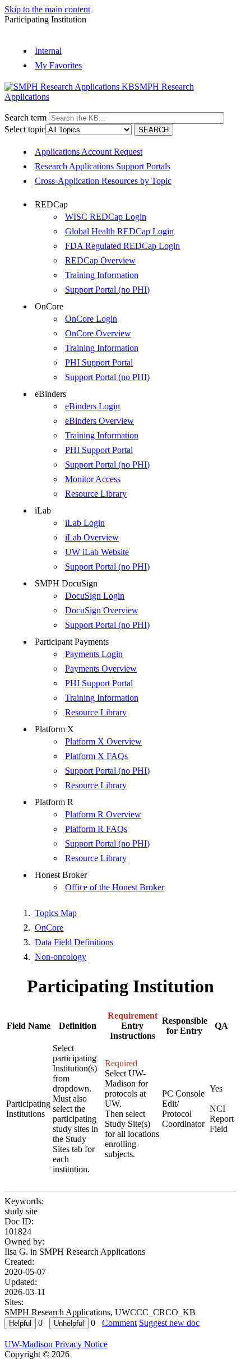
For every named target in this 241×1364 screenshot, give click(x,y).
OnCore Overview (98, 333)
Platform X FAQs (96, 756)
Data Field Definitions (74, 942)
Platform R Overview (103, 814)
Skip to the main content (47, 9)
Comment (119, 1323)
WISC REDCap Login (105, 216)
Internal (48, 51)
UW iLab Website (97, 552)
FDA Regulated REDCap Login (122, 246)
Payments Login (94, 654)
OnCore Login (91, 318)
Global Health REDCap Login (119, 231)
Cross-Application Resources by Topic (103, 181)
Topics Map (56, 913)
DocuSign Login (94, 595)
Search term (25, 117)
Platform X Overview (103, 741)
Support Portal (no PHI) (107, 289)
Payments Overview (101, 668)
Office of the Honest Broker (114, 887)
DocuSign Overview (101, 610)
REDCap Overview (100, 260)
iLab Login (85, 523)
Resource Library (96, 493)
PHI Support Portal (99, 362)
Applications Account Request (88, 151)
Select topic (24, 129)
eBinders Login (92, 406)
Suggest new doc (169, 1323)
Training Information (101, 275)
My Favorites (58, 65)
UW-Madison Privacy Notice (56, 1344)
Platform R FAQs (96, 829)
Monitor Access (93, 479)
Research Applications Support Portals (102, 166)
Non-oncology (60, 956)
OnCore (49, 927)
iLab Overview (92, 537)
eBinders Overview (99, 421)
